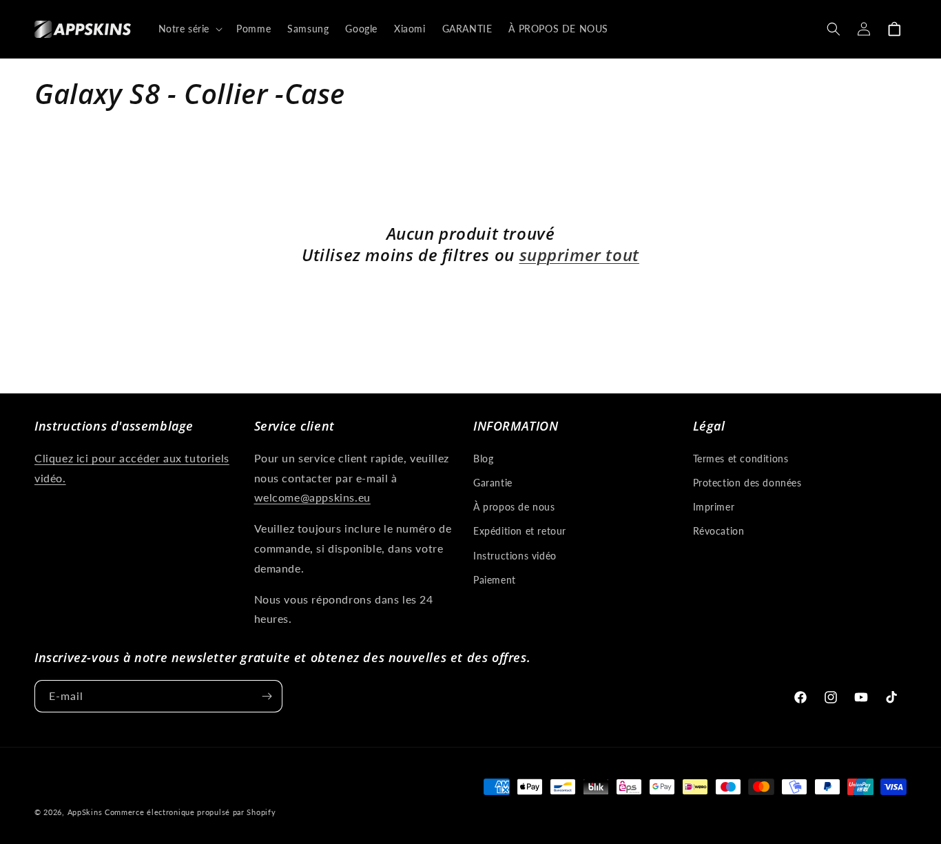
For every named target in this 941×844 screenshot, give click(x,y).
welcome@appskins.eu (312, 497)
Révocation (719, 531)
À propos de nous (514, 507)
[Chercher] (833, 29)
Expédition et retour (519, 531)
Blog (483, 458)
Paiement (494, 580)
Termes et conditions (741, 458)
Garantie (493, 482)
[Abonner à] (266, 696)
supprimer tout (579, 254)
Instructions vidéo (515, 556)
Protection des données (747, 482)
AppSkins (85, 811)
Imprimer (714, 507)
